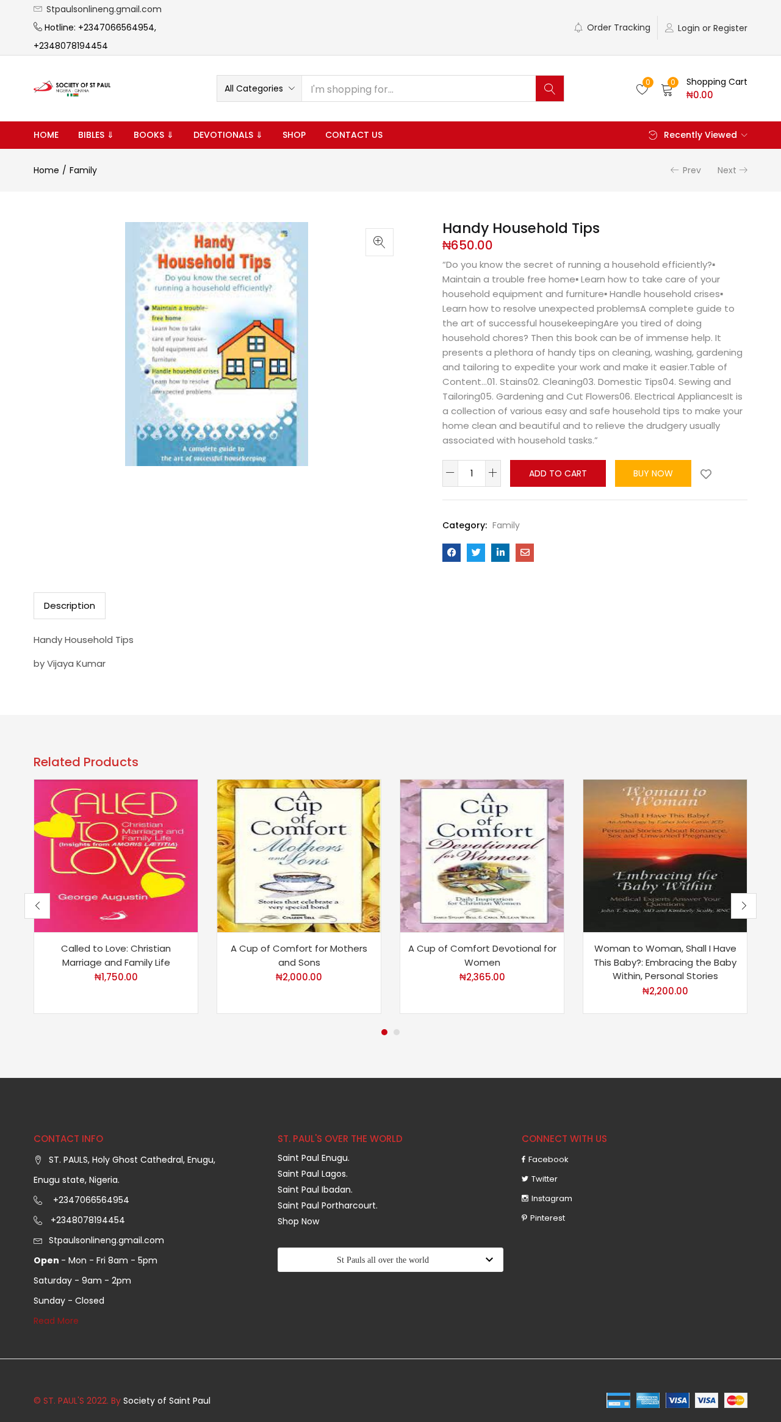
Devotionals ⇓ (228, 135)
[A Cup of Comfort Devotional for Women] (482, 855)
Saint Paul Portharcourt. (328, 1205)
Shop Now (298, 1221)
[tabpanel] (116, 896)
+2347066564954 (88, 1200)
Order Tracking (618, 27)
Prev (692, 170)
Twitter (544, 1179)
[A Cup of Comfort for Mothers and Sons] (299, 855)
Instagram (551, 1198)
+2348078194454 (86, 1220)
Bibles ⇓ (96, 135)
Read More (56, 1321)
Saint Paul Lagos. (313, 1174)
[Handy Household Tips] (451, 553)
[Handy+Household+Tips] (476, 553)
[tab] (70, 605)
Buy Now (653, 473)
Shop (294, 135)
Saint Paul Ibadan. (315, 1189)
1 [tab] (384, 1032)
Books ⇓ (154, 135)
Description (69, 605)
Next (727, 170)
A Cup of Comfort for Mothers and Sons (299, 955)
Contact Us (354, 135)
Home (46, 135)
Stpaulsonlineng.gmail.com (104, 9)
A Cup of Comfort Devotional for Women (482, 955)
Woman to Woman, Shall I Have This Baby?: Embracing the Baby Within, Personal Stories (665, 962)
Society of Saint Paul (167, 1401)
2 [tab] (397, 1032)
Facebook (548, 1159)
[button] (259, 88)
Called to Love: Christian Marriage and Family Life (116, 955)
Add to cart (558, 473)
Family (83, 170)
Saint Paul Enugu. (314, 1158)
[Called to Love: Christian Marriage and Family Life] (116, 855)
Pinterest (547, 1218)
